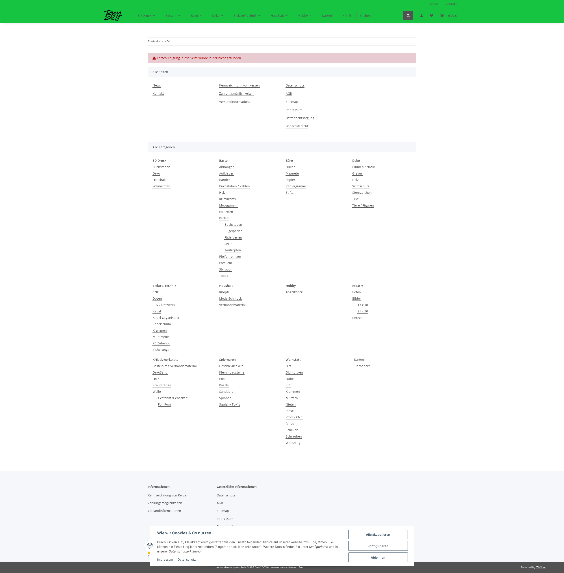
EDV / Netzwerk (164, 305)
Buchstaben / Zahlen (234, 186)
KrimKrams (227, 199)
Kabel (157, 311)
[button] (422, 15)
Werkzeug (293, 443)
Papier (290, 180)
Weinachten (161, 186)
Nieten (291, 404)
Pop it (223, 379)
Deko (156, 173)
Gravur (357, 173)
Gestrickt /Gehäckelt (172, 398)
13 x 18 (363, 305)
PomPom (225, 263)
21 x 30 (363, 311)
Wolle (157, 391)
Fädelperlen (233, 237)
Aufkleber (226, 173)
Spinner (225, 398)
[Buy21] (113, 15)
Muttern (292, 398)
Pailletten (226, 212)
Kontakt (451, 4)
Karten (359, 359)
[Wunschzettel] (432, 15)
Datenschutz (295, 85)
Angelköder (294, 292)
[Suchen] (408, 15)
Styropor (225, 269)
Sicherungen (162, 350)
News (434, 4)
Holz (222, 192)
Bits (288, 366)
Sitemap (292, 102)
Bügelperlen (233, 231)
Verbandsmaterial (232, 305)
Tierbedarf (362, 366)
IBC (288, 385)
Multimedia (161, 337)
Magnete (292, 173)
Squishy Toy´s (229, 404)
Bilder (356, 298)
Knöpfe (224, 292)
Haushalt (159, 180)
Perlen (224, 218)
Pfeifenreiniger (230, 256)
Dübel (290, 379)
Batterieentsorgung (300, 118)
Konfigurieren (378, 546)
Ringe (290, 423)
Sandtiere (226, 391)
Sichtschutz (360, 186)
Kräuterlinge (162, 385)
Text (355, 199)
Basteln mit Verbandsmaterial (175, 366)
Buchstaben (161, 167)
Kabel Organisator (166, 318)
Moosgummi (228, 205)
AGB (289, 93)
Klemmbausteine (231, 372)
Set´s (228, 244)
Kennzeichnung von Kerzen (239, 85)
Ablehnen (378, 557)
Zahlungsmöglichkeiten (236, 93)
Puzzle (224, 385)
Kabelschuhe (162, 324)
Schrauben (294, 436)
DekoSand (160, 372)
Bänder (224, 180)
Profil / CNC (294, 417)
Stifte (289, 192)
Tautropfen (232, 250)
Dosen (157, 298)
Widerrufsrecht (297, 126)
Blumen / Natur (363, 167)
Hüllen (290, 167)
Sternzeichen (362, 192)
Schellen (292, 430)
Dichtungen (294, 372)
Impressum (294, 110)
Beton (356, 292)
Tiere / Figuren (363, 205)
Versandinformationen (235, 102)
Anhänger (226, 167)
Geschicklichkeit (231, 366)
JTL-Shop (541, 567)
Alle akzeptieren (378, 534)
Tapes (223, 276)
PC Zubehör (161, 343)
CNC (156, 292)
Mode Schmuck (230, 298)
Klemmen (160, 330)
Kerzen (357, 318)
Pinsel (290, 411)
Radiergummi (296, 186)
